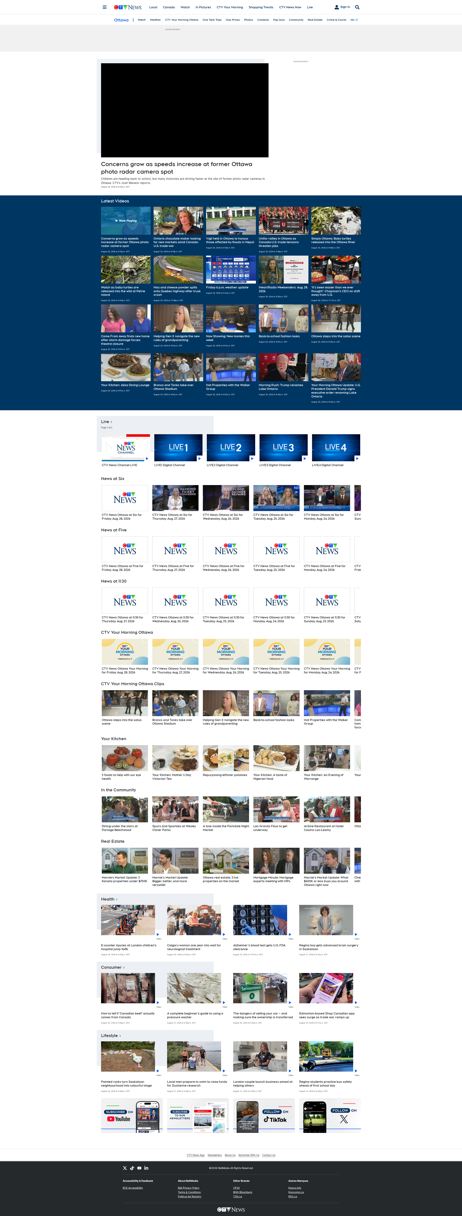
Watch (185, 7)
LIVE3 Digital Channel (275, 465)
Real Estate (315, 19)
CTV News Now (290, 7)
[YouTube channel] (139, 1168)
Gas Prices (233, 19)
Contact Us (268, 1155)
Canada (169, 7)
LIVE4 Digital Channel (327, 465)
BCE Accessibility (133, 1187)
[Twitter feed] (125, 1168)
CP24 (236, 1187)
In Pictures (203, 7)
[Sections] (104, 7)
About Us (230, 1155)
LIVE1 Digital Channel (169, 465)
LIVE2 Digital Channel (222, 465)
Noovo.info (294, 1187)
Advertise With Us (248, 1155)
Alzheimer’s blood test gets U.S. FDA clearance (259, 947)
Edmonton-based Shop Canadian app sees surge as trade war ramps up (327, 1015)
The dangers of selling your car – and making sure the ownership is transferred (263, 1015)
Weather (155, 19)
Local (153, 7)
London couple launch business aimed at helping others (263, 1083)
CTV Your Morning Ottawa (181, 19)
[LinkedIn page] (146, 1168)
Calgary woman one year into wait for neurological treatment (194, 947)
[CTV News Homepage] (127, 7)
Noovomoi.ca (296, 1192)
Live (310, 7)
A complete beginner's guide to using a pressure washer (195, 1015)
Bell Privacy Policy (188, 1187)
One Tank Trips (212, 19)
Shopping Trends (261, 7)
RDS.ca (292, 1196)
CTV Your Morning (230, 7)
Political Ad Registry (189, 1196)
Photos (248, 19)
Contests (263, 19)
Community (296, 19)
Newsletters (215, 1155)
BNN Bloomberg (242, 1192)
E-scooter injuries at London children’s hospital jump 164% (128, 947)
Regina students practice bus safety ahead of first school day (325, 1083)
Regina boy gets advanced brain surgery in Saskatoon (328, 947)
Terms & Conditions (189, 1192)
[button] (126, 230)
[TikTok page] (132, 1168)
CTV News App (196, 1155)
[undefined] (125, 503)
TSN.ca (237, 1196)
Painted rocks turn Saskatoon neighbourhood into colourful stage (126, 1083)
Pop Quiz (279, 19)
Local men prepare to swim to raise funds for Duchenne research (197, 1083)
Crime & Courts (336, 19)
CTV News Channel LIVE (119, 465)
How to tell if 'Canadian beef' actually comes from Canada (127, 1015)
